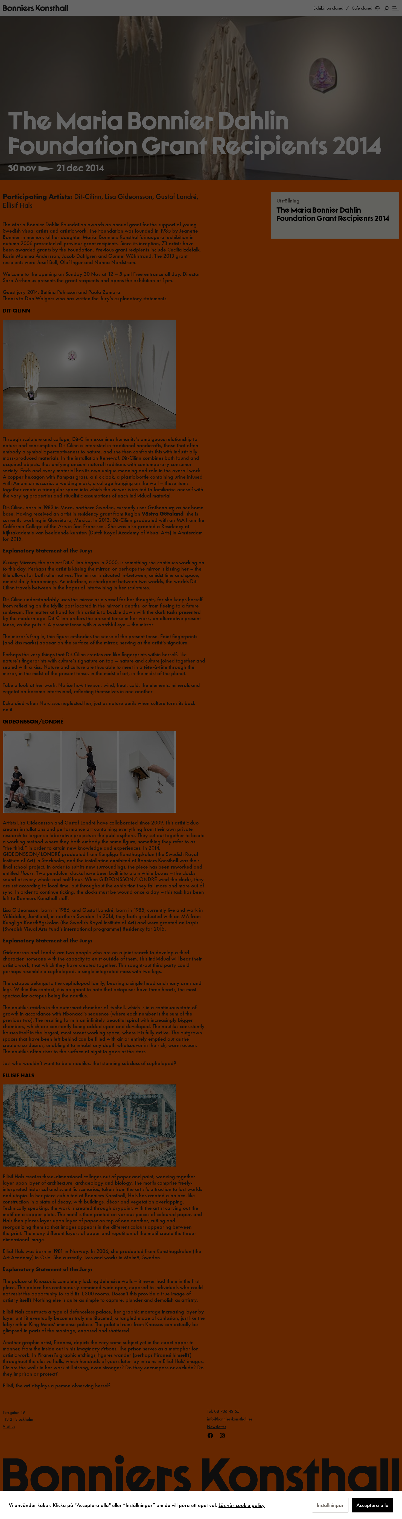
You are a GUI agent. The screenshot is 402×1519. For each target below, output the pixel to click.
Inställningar (330, 1505)
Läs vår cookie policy (242, 1505)
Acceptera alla (372, 1505)
